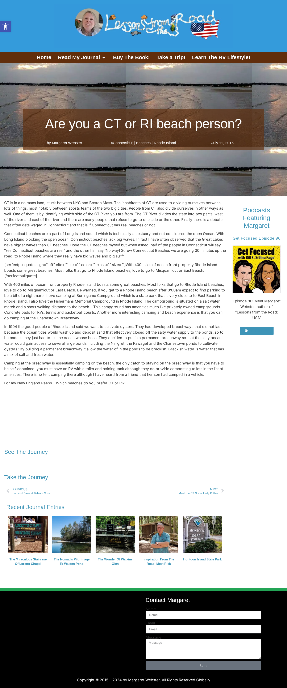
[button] (5, 26)
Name (151, 609)
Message (153, 637)
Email (150, 623)
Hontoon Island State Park (202, 559)
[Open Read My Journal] (103, 57)
